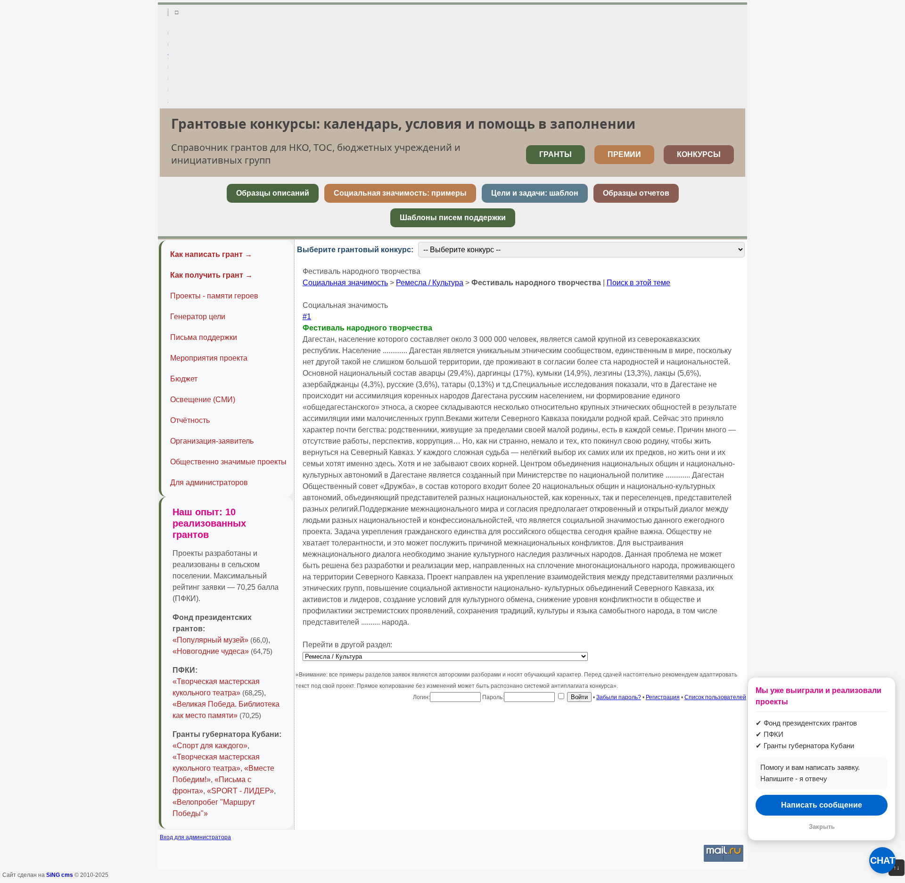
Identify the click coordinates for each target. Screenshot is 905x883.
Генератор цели (197, 317)
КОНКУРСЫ (699, 154)
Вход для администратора (195, 837)
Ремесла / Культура (429, 283)
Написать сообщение (821, 805)
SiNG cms (59, 875)
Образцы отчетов (636, 193)
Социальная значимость (345, 283)
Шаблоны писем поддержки (453, 218)
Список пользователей (715, 697)
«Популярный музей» (210, 640)
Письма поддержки (203, 337)
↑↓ (896, 867)
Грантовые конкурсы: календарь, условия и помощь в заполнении (403, 123)
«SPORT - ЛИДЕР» (240, 791)
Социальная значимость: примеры (400, 193)
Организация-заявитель (212, 441)
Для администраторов (209, 483)
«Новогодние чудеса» (211, 651)
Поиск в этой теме (638, 283)
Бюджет (183, 379)
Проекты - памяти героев (214, 296)
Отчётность (190, 420)
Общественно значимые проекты (228, 462)
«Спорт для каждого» (210, 746)
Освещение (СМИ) (202, 400)
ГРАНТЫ (555, 154)
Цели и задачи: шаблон (534, 193)
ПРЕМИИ (624, 154)
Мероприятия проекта (208, 358)
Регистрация (663, 697)
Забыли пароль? (618, 697)
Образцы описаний (272, 193)
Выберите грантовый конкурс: (355, 250)
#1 (307, 317)
